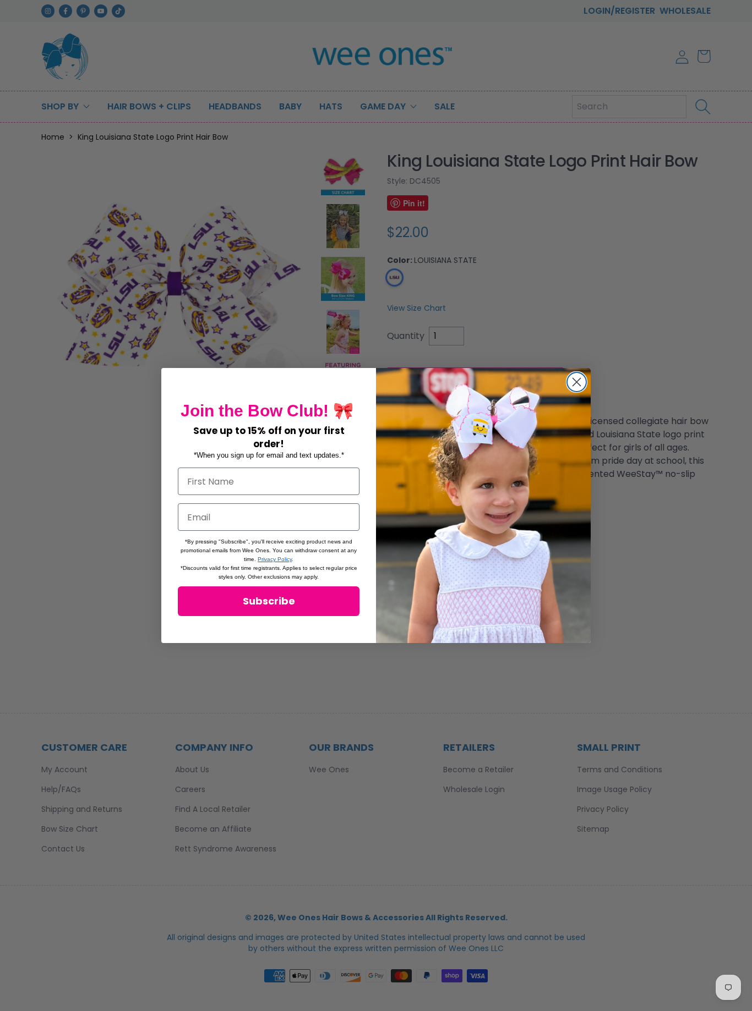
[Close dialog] (576, 382)
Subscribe (269, 601)
